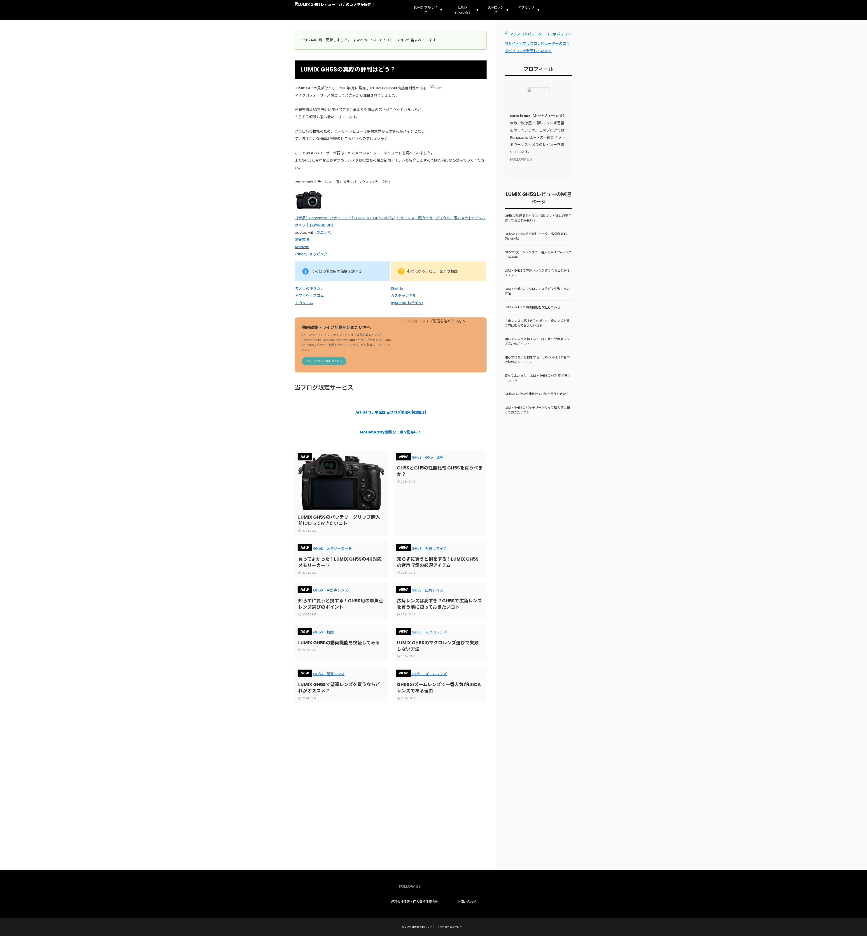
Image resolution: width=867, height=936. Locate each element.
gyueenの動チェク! (407, 302)
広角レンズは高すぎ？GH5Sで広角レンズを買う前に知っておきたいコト (439, 604)
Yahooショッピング (311, 254)
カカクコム (304, 302)
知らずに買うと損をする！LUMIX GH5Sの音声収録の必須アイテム (438, 562)
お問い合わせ (466, 901)
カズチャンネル (403, 295)
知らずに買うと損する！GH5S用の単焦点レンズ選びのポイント (340, 604)
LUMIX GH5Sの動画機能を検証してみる (339, 643)
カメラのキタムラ (309, 288)
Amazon (302, 247)
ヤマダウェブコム (309, 295)
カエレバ (324, 232)
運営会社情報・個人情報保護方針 (414, 901)
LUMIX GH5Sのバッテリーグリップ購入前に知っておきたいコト (339, 520)
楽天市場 (302, 239)
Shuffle (397, 288)
